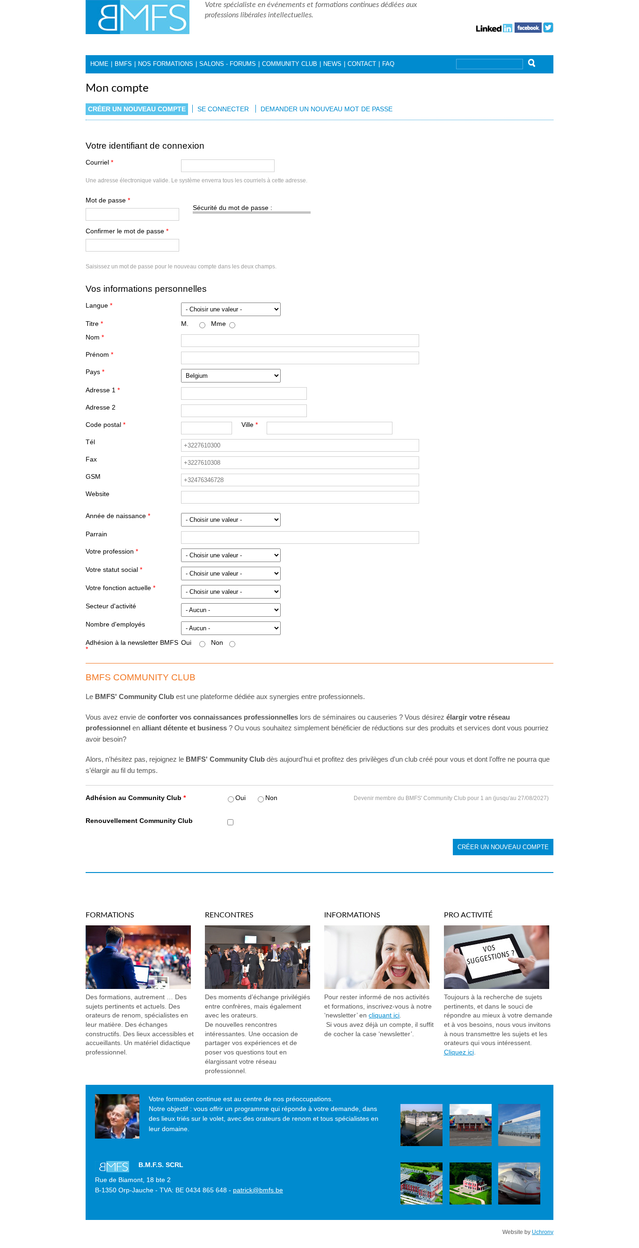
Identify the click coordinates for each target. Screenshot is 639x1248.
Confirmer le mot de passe (127, 231)
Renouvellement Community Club (139, 821)
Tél (90, 442)
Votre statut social (114, 570)
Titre (94, 324)
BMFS (123, 63)
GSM (93, 477)
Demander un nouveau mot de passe (326, 109)
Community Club (289, 63)
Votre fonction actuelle (120, 588)
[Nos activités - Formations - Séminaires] (138, 986)
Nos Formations (165, 63)
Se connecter (223, 109)
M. (185, 324)
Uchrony (542, 1232)
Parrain (96, 534)
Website (97, 494)
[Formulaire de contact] (496, 986)
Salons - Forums (227, 63)
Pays (95, 372)
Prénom (99, 355)
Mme (218, 324)
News (332, 63)
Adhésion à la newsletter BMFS (132, 646)
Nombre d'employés (115, 624)
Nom (95, 337)
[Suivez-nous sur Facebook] (528, 26)
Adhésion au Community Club (136, 798)
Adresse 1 (103, 390)
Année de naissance (118, 516)
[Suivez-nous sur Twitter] (548, 26)
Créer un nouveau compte (138, 109)
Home (99, 63)
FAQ (388, 63)
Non (217, 643)
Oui (186, 643)
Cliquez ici (459, 1052)
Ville (249, 425)
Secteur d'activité (111, 606)
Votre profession (112, 551)
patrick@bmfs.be (258, 1190)
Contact (362, 63)
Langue (99, 306)
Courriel (99, 162)
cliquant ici (384, 1015)
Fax (91, 459)
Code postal (105, 425)
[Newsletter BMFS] (376, 986)
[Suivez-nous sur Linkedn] (494, 26)
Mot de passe (108, 200)
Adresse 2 (101, 407)
